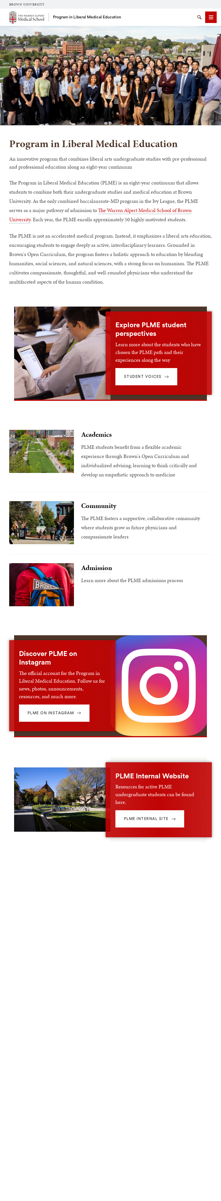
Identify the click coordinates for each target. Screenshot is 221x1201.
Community (98, 506)
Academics (96, 434)
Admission (96, 568)
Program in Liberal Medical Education (87, 17)
